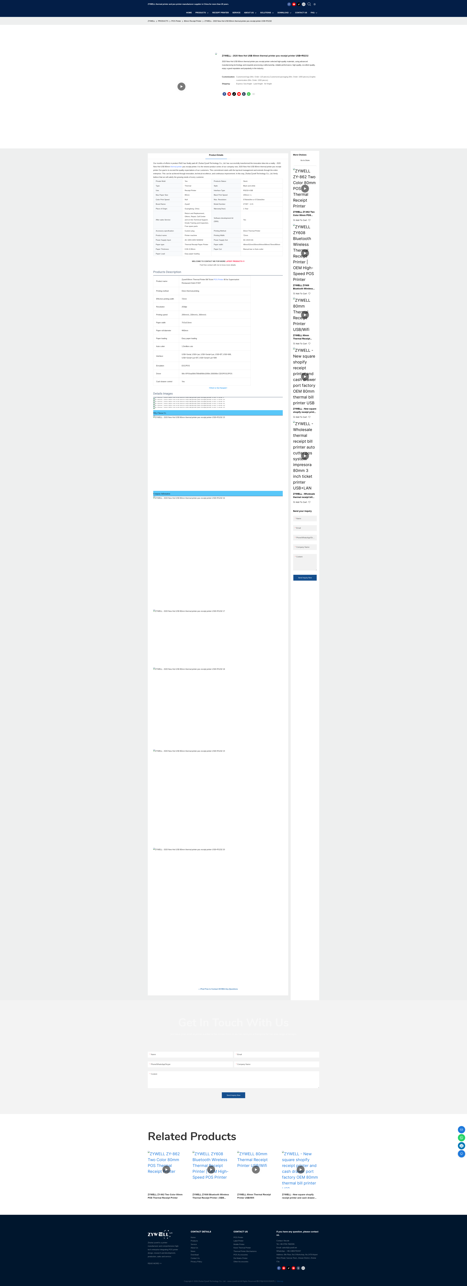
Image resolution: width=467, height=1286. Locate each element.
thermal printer (176, 167)
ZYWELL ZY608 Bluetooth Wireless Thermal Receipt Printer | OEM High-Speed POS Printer (303, 287)
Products (194, 1241)
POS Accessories (241, 1255)
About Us (194, 1248)
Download (195, 1255)
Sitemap (279, 1281)
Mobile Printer (239, 1244)
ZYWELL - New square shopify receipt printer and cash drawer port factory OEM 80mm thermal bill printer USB (304, 410)
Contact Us (195, 1258)
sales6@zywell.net (289, 1248)
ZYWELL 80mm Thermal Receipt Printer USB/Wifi (301, 337)
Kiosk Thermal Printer (242, 1248)
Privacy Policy (196, 1262)
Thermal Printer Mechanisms (245, 1251)
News (193, 1251)
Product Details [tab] (216, 155)
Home (193, 1237)
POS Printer (176, 21)
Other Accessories (241, 1262)
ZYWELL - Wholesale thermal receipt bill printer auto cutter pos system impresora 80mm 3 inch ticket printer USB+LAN (304, 496)
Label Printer (238, 1241)
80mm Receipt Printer (192, 21)
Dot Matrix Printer (240, 1258)
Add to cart (301, 220)
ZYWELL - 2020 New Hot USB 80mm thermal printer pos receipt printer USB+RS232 (238, 21)
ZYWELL (151, 21)
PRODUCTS (163, 21)
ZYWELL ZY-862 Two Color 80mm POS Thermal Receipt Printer (304, 214)
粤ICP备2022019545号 (265, 1281)
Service (194, 1244)
